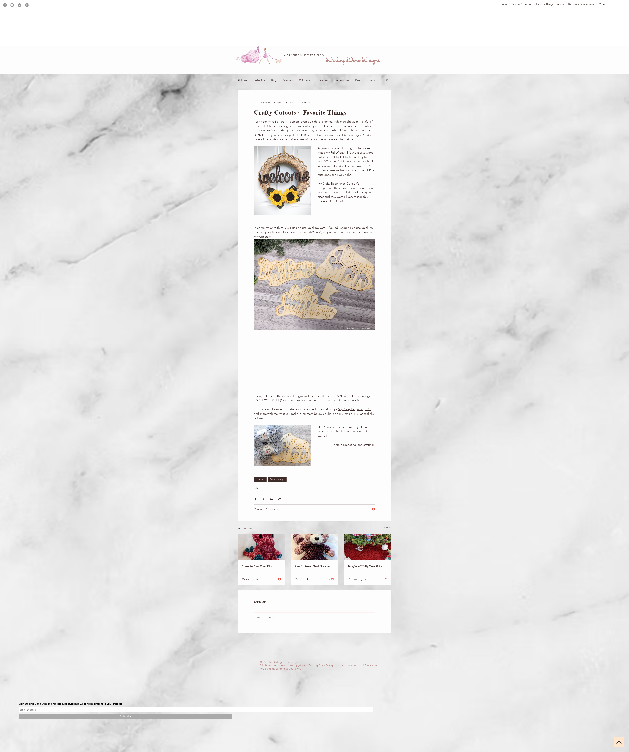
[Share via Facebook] (255, 499)
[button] (387, 80)
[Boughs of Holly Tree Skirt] (367, 547)
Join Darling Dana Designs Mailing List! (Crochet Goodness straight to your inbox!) (70, 703)
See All (387, 527)
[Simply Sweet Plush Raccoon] (314, 547)
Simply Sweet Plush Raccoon (313, 566)
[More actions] (373, 102)
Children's (304, 80)
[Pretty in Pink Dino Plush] (261, 547)
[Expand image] (282, 180)
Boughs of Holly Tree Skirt (365, 566)
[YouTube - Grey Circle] (12, 5)
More (369, 80)
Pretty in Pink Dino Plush (258, 566)
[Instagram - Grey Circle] (5, 5)
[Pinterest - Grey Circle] (19, 5)
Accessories (342, 80)
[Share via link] (279, 499)
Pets (357, 80)
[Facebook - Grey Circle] (27, 5)
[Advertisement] (98, 23)
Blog (273, 80)
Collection (259, 80)
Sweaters (288, 80)
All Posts (242, 80)
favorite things (277, 479)
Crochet (260, 479)
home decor (323, 80)
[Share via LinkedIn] (271, 499)
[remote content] (314, 362)
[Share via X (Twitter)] (263, 499)
